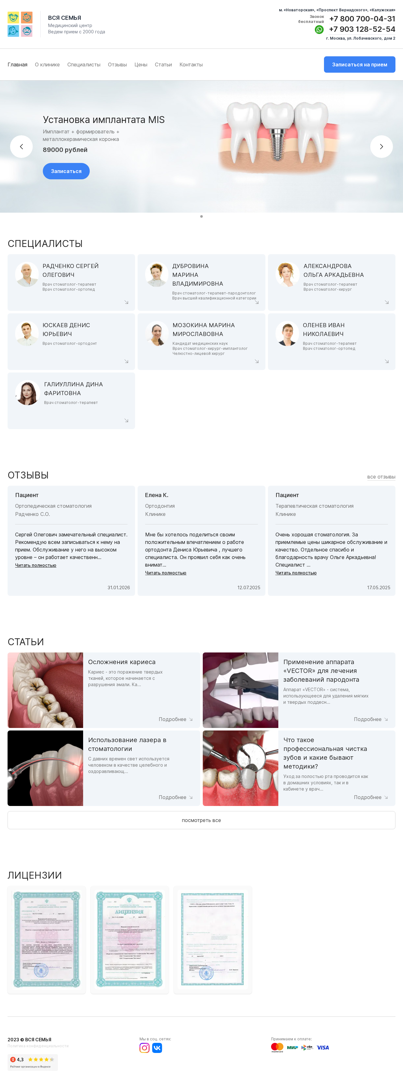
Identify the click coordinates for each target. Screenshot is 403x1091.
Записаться (66, 171)
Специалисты (83, 64)
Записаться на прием (359, 64)
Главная (17, 64)
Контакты (191, 64)
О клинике (47, 64)
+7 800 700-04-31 (362, 18)
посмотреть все (201, 820)
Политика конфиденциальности (38, 1045)
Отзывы (117, 64)
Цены (140, 64)
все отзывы (381, 476)
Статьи (163, 64)
